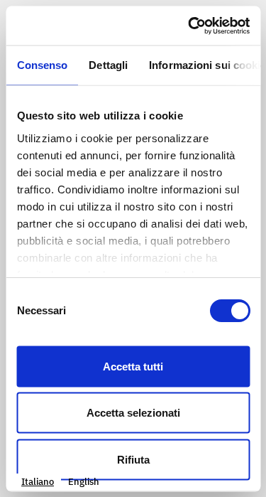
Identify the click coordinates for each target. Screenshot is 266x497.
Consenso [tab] (41, 65)
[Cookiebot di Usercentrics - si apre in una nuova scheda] (189, 25)
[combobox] (37, 482)
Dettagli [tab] (108, 65)
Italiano (37, 482)
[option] (83, 482)
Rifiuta (133, 459)
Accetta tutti (133, 366)
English (83, 482)
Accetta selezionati (133, 413)
